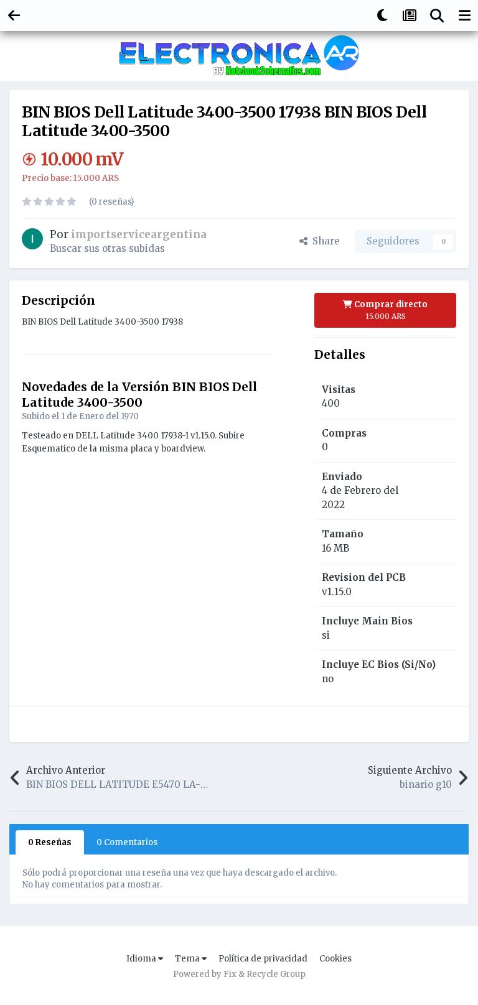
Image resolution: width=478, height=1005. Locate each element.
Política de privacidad (262, 958)
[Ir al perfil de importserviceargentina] (32, 238)
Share (323, 241)
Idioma (142, 958)
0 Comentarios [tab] (126, 842)
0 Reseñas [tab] (50, 842)
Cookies (335, 958)
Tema (188, 958)
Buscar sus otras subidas (107, 248)
